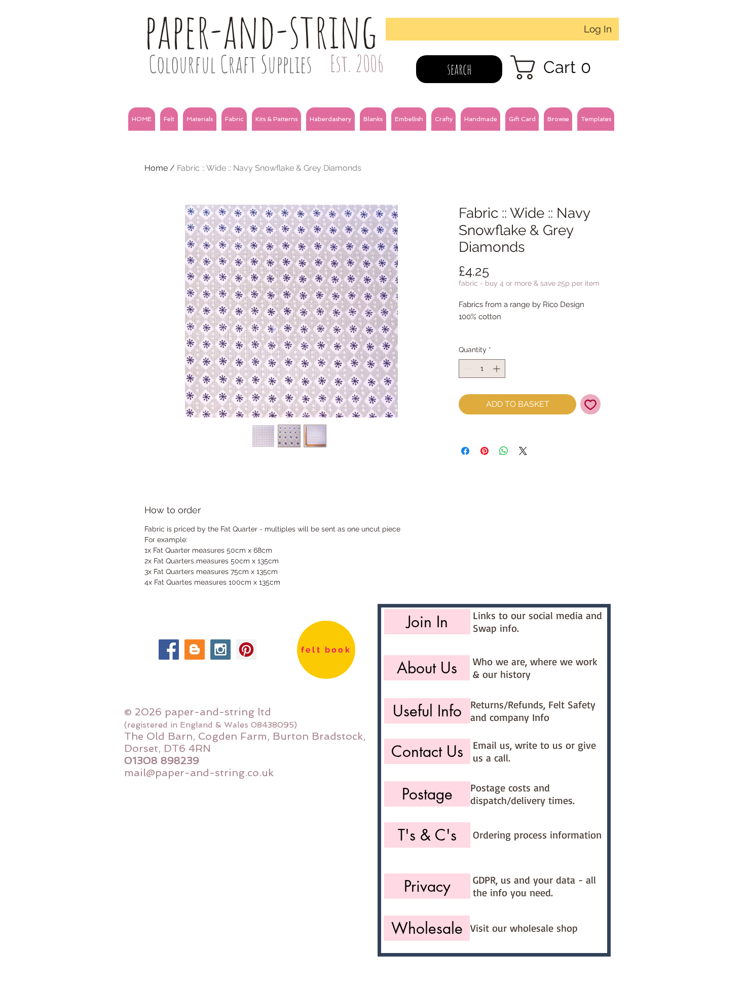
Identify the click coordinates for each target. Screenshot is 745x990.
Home (156, 168)
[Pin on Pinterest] (484, 451)
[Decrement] (466, 368)
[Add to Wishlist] (590, 404)
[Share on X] (523, 451)
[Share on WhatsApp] (504, 451)
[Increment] (497, 368)
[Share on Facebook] (465, 451)
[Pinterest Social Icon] (246, 649)
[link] (557, 67)
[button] (169, 119)
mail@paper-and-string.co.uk (199, 773)
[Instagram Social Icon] (220, 649)
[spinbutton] (482, 368)
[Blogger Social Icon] (194, 649)
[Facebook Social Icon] (169, 649)
